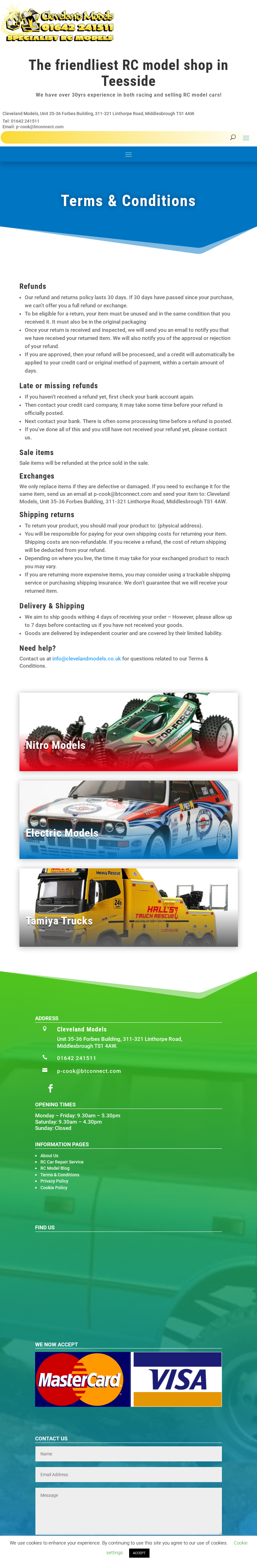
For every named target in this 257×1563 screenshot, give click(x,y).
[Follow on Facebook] (50, 1088)
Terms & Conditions (59, 1174)
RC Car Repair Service (62, 1161)
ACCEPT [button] (139, 1553)
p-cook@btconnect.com (40, 126)
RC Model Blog (55, 1168)
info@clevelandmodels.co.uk (86, 658)
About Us (49, 1155)
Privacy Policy (54, 1181)
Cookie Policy (53, 1187)
